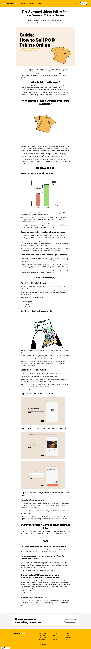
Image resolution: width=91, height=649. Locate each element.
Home (23, 3)
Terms (67, 639)
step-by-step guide (26, 551)
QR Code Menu (42, 639)
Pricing (39, 3)
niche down (60, 286)
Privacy (68, 641)
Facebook (55, 641)
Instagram (55, 639)
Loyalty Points (42, 641)
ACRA (62, 550)
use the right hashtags (60, 357)
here (25, 605)
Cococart (23, 600)
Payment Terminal (43, 644)
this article (27, 570)
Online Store (42, 635)
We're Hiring (69, 637)
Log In (76, 3)
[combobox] (5, 648)
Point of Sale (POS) (43, 637)
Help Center (55, 637)
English (5, 647)
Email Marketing (42, 642)
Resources (55, 635)
